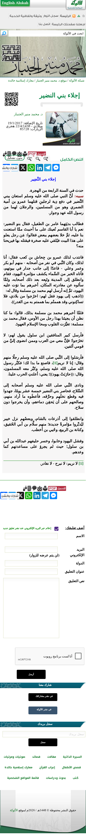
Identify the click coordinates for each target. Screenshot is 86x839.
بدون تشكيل (14, 158)
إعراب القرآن (47, 767)
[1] (55, 363)
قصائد (36, 756)
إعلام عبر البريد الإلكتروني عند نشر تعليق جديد (27, 528)
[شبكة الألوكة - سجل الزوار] (50, 17)
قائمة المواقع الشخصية (23, 777)
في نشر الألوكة (44, 709)
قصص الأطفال (71, 767)
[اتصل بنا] (44, 25)
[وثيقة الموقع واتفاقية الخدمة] (25, 17)
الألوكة (14, 810)
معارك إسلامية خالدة (18, 767)
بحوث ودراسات (56, 777)
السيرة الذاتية (72, 756)
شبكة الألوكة (76, 80)
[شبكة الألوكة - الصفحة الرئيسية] (65, 17)
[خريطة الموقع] (78, 17)
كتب (75, 777)
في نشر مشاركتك (44, 696)
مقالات (51, 756)
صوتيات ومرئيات (14, 756)
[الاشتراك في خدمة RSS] (74, 17)
